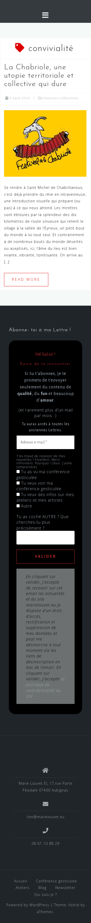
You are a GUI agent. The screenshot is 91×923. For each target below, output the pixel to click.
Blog (42, 887)
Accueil (20, 881)
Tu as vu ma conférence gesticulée (43, 474)
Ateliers (23, 887)
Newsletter (65, 887)
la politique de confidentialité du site (45, 687)
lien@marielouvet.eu (45, 816)
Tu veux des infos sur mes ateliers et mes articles (45, 497)
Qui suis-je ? (45, 894)
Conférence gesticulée (56, 881)
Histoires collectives (60, 98)
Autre (26, 506)
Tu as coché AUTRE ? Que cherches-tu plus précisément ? (42, 522)
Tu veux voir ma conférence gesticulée (38, 485)
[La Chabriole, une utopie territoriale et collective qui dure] (45, 143)
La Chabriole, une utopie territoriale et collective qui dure (39, 75)
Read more (26, 279)
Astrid (74, 904)
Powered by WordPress (27, 904)
